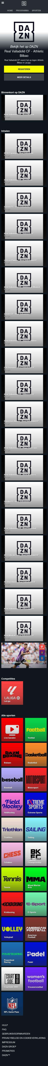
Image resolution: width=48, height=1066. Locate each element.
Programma (22, 10)
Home (10, 10)
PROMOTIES (8, 1050)
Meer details (24, 77)
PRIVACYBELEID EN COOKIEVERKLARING (23, 1037)
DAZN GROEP (9, 1046)
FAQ (4, 1029)
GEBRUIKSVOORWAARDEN (16, 1033)
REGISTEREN (24, 69)
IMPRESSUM (8, 1042)
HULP (5, 1025)
